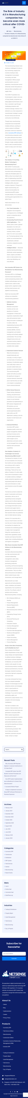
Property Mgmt (9, 913)
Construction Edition (8, 1037)
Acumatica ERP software (14, 133)
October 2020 (8, 820)
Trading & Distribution (10, 909)
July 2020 (7, 829)
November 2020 (9, 817)
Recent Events (8, 872)
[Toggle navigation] (24, 3)
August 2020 (8, 826)
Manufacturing (17, 31)
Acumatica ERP (9, 851)
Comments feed (9, 892)
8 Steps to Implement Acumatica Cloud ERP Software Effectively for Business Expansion (13, 792)
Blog (4, 1007)
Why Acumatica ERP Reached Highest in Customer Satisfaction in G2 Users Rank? (13, 766)
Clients (5, 1004)
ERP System (8, 860)
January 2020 (8, 838)
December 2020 (9, 813)
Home (9, 31)
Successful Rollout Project (12, 786)
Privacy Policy (6, 1017)
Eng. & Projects (9, 928)
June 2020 (8, 832)
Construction (8, 854)
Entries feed (8, 889)
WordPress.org (9, 895)
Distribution (8, 857)
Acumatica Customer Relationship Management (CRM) (11, 1042)
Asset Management (10, 917)
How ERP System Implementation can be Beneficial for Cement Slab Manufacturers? (13, 781)
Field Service (8, 921)
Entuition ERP (6, 1046)
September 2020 (9, 823)
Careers (5, 1014)
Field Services (8, 863)
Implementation (7, 1011)
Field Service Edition (8, 1031)
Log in (7, 886)
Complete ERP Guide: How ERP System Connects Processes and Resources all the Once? (12, 774)
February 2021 (9, 807)
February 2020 (9, 835)
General (7, 866)
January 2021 (8, 810)
